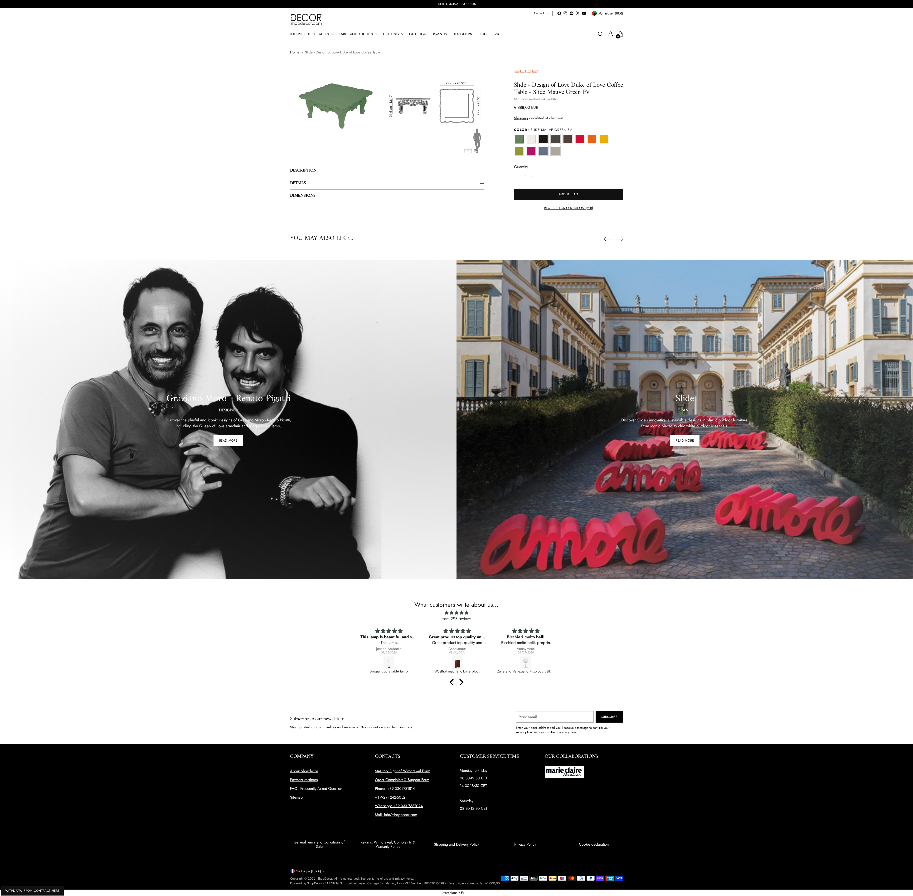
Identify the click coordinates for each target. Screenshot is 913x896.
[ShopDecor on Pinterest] (571, 13)
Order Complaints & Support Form (402, 779)
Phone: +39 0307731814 (395, 788)
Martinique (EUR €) (308, 871)
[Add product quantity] (533, 177)
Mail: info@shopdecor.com (396, 814)
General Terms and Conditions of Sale (319, 844)
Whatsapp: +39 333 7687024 (399, 806)
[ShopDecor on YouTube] (584, 13)
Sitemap (296, 797)
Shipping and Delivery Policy (456, 844)
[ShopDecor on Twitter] (578, 13)
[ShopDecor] (306, 19)
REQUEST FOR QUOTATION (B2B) (568, 207)
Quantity (521, 167)
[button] (453, 682)
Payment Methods (304, 779)
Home (294, 52)
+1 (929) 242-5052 (390, 797)
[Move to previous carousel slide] (608, 239)
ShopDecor (324, 878)
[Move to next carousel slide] (619, 239)
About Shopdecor (304, 771)
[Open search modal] (600, 34)
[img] (456, 613)
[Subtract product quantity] (518, 177)
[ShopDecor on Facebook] (559, 13)
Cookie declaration (594, 844)
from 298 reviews (456, 618)
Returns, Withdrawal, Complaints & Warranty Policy (387, 844)
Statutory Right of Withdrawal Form (402, 771)
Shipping (521, 118)
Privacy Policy (525, 844)
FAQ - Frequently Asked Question (316, 788)
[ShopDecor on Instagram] (565, 13)
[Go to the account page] (610, 34)
